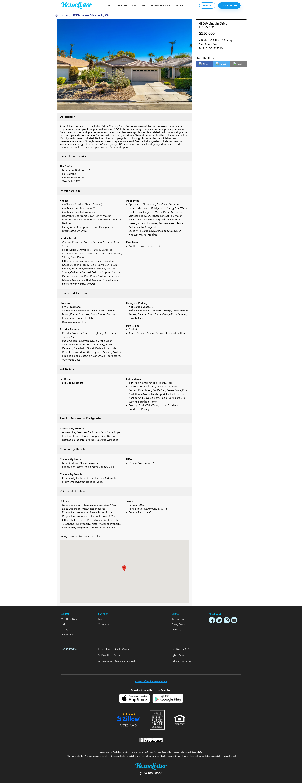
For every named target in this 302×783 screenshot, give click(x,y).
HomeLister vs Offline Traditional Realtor (118, 661)
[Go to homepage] (76, 5)
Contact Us (103, 624)
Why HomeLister (69, 619)
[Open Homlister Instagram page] (226, 621)
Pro (143, 5)
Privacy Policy (178, 624)
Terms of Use (178, 619)
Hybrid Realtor (179, 655)
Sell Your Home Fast (182, 661)
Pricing (122, 5)
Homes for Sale (68, 635)
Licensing (176, 629)
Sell (110, 5)
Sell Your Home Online (109, 655)
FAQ (100, 619)
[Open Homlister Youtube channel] (234, 621)
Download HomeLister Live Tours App (151, 690)
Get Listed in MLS (180, 649)
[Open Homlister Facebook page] (212, 621)
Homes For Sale (161, 5)
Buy (134, 5)
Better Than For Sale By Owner (113, 649)
